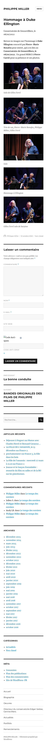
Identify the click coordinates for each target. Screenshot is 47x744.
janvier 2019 (12, 594)
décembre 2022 (13, 553)
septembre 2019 (13, 584)
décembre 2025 (13, 537)
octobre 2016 (12, 627)
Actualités (11, 647)
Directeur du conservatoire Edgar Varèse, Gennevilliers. (23, 710)
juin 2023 (10, 547)
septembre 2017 (13, 610)
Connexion (11, 670)
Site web (8, 324)
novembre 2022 (13, 557)
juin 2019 (10, 587)
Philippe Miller (13, 236)
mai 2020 (10, 574)
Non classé (39, 236)
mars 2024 (11, 543)
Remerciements (11, 729)
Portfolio (8, 723)
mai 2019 (10, 590)
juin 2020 (10, 570)
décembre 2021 (13, 563)
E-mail (8, 312)
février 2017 (11, 617)
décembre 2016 (13, 624)
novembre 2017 (13, 604)
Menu (39, 9)
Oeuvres (8, 703)
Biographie (9, 697)
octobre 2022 (12, 560)
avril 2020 (11, 577)
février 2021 (11, 567)
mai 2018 (10, 597)
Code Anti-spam (11, 350)
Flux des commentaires (17, 677)
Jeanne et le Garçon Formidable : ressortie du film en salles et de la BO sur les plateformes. (23, 470)
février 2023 (11, 550)
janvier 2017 (11, 620)
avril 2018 (10, 600)
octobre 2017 (12, 607)
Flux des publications (16, 673)
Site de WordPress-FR (16, 680)
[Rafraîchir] (21, 337)
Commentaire (11, 264)
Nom (7, 301)
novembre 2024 (13, 540)
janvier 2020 (12, 580)
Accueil (7, 691)
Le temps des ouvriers (29, 500)
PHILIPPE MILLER (16, 9)
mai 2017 (10, 614)
